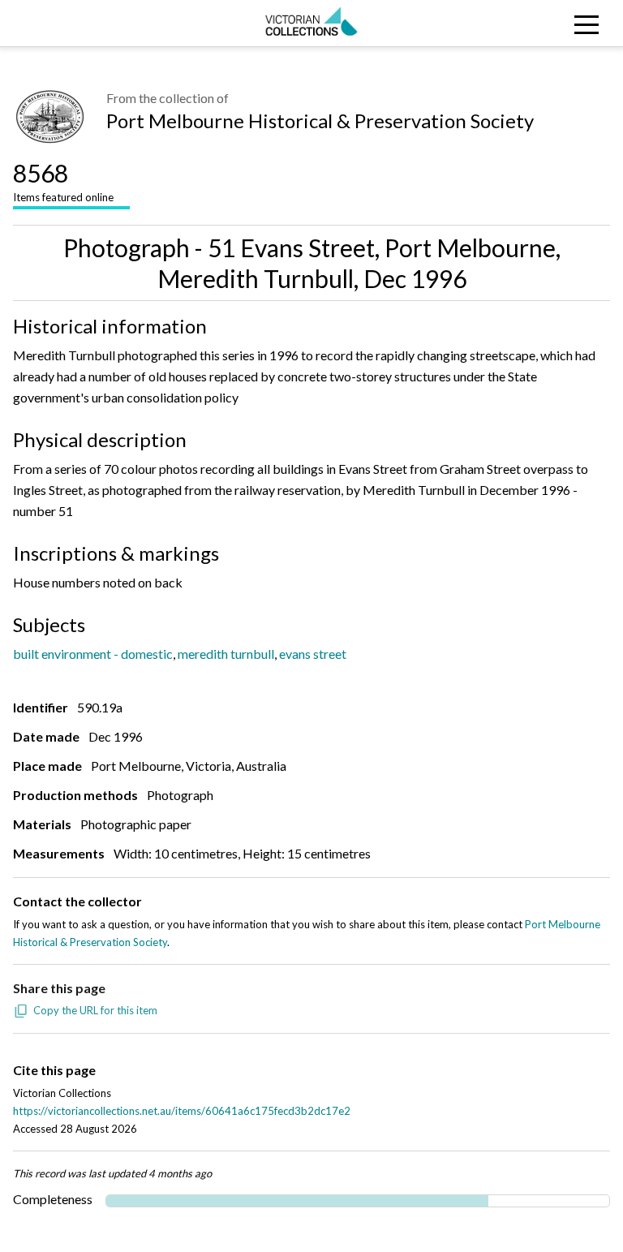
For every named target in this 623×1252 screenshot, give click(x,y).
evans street (312, 653)
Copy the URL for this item (95, 1010)
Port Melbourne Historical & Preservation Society (320, 120)
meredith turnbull (226, 653)
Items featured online (63, 181)
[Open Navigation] (545, 23)
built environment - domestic (93, 653)
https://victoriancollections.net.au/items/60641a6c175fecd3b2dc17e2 (181, 1110)
